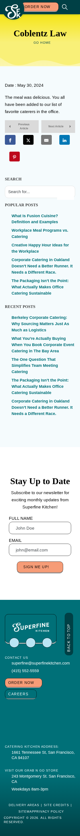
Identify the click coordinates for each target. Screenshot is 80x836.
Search (13, 179)
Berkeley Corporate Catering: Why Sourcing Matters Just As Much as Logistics (40, 323)
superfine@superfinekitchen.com (41, 663)
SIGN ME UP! (36, 567)
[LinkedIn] (47, 643)
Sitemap (26, 811)
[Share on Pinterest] (14, 156)
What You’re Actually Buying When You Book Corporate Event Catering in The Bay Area (43, 344)
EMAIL (15, 540)
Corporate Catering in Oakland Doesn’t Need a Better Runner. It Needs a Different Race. (42, 266)
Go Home (42, 42)
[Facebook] (14, 643)
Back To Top (69, 638)
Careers (18, 694)
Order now (37, 7)
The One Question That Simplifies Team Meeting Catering (35, 365)
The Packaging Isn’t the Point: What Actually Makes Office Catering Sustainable (40, 287)
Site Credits (56, 805)
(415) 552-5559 (25, 671)
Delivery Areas (24, 805)
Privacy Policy (49, 811)
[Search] (65, 194)
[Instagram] (31, 643)
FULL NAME (21, 518)
